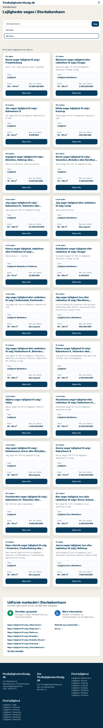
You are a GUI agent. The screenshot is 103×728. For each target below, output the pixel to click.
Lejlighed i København (81, 678)
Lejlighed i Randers (80, 690)
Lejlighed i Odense (79, 685)
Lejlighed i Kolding (79, 693)
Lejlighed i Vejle (9, 705)
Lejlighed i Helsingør (12, 717)
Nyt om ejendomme (46, 687)
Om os (57, 629)
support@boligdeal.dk (13, 686)
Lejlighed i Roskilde (11, 707)
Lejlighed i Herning (11, 709)
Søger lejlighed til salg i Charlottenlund (25, 647)
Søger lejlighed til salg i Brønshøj (22, 643)
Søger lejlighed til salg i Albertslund (24, 625)
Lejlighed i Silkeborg (12, 712)
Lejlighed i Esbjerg (79, 688)
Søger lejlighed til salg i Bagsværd (23, 628)
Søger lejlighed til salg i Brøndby (22, 636)
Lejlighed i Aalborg (79, 683)
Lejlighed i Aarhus (79, 680)
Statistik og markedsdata (66, 625)
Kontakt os (42, 689)
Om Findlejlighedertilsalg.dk (49, 684)
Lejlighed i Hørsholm (12, 714)
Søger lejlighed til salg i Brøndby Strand (25, 640)
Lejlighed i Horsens (79, 695)
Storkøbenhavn (9, 7)
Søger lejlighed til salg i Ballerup (22, 632)
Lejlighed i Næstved (12, 719)
